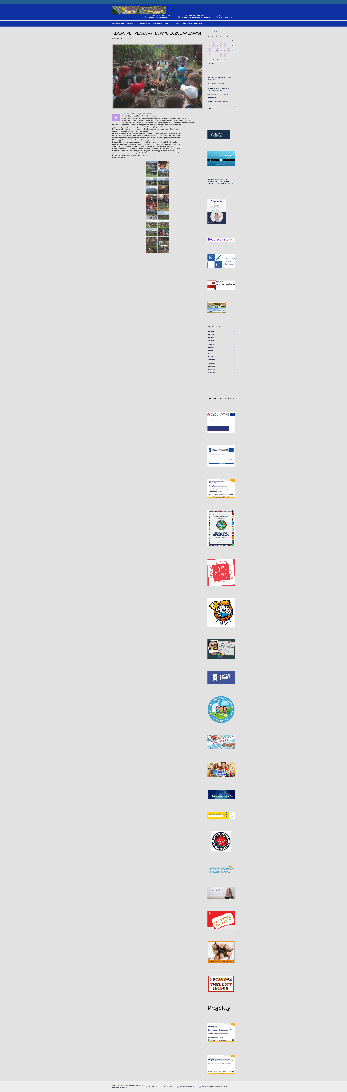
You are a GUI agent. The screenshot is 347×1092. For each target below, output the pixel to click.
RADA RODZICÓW (144, 23)
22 (225, 55)
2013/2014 (210, 331)
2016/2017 (210, 341)
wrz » (213, 63)
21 (221, 55)
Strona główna (118, 23)
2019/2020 (210, 350)
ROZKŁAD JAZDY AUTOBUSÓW (217, 101)
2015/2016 (210, 338)
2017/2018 (129, 38)
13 (217, 50)
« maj (209, 63)
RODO (177, 23)
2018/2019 (210, 347)
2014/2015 (210, 334)
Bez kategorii (211, 372)
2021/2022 (210, 357)
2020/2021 (210, 353)
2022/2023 (211, 360)
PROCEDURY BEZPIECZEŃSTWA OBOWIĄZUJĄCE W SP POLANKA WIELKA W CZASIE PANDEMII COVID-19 (220, 181)
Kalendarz (131, 23)
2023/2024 (211, 363)
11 (209, 50)
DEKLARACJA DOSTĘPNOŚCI (192, 23)
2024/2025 (211, 366)
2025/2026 (211, 369)
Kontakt (168, 23)
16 (228, 50)
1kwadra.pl (123, 1087)
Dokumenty (157, 23)
